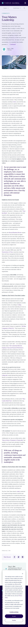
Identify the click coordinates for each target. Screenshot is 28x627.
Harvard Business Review (15, 232)
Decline (14, 620)
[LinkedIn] (22, 557)
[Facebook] (14, 557)
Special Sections (16, 8)
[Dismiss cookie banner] (22, 574)
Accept (14, 616)
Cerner (14, 101)
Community (6, 13)
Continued (13, 44)
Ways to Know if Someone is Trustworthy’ (12, 440)
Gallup (19, 304)
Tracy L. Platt (10, 48)
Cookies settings (14, 612)
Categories (5, 8)
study (18, 491)
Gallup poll (4, 375)
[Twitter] (18, 557)
